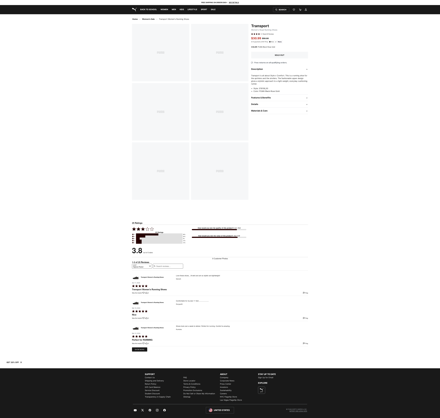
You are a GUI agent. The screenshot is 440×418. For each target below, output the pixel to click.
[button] (159, 234)
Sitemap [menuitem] (186, 397)
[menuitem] (148, 10)
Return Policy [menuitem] (150, 384)
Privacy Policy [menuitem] (189, 387)
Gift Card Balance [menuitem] (152, 387)
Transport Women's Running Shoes (152, 277)
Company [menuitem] (224, 377)
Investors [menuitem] (224, 387)
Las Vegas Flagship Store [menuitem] (231, 400)
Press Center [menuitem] (225, 384)
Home (135, 19)
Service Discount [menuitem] (152, 390)
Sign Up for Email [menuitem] (265, 377)
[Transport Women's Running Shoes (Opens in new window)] (135, 277)
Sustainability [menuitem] (226, 390)
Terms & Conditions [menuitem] (191, 384)
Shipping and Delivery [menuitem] (154, 381)
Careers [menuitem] (223, 393)
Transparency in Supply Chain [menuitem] (158, 397)
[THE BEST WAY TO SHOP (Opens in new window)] (261, 390)
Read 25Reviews (268, 34)
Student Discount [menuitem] (152, 393)
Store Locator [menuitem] (189, 381)
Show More (139, 349)
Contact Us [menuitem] (150, 377)
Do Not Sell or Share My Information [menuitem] (199, 393)
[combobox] (142, 266)
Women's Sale (148, 19)
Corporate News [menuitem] (227, 381)
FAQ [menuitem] (185, 377)
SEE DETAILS (234, 2)
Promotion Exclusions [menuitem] (192, 390)
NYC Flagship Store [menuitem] (228, 397)
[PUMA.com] (134, 9)
